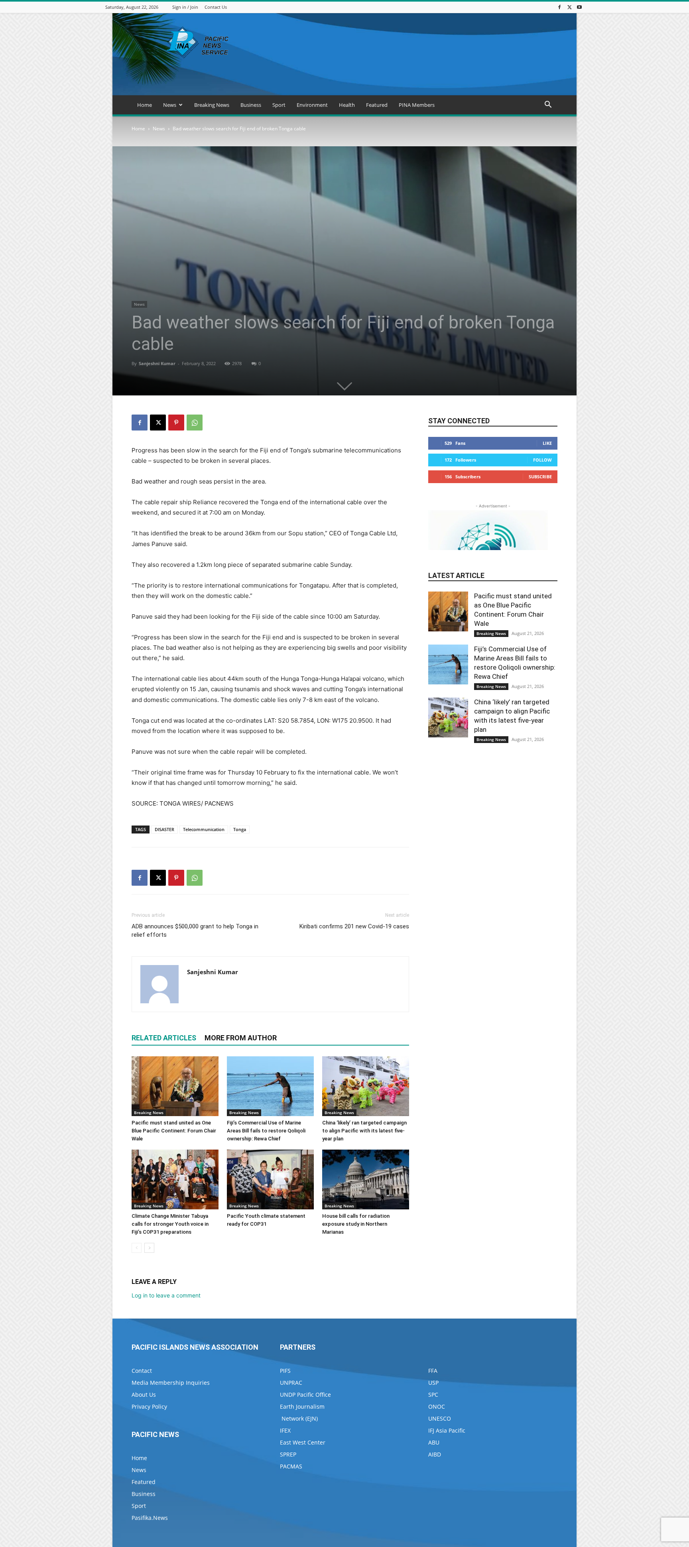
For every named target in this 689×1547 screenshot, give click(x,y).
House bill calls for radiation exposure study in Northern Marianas (356, 1224)
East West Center (302, 1442)
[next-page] (149, 1248)
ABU (433, 1442)
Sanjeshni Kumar (157, 363)
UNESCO (439, 1418)
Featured (377, 104)
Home (144, 104)
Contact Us (216, 7)
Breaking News (211, 104)
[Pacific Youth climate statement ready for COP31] (270, 1179)
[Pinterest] (176, 422)
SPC (433, 1394)
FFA (432, 1370)
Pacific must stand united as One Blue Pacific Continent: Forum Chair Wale (174, 1131)
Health (347, 104)
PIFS (285, 1370)
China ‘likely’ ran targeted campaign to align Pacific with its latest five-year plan (364, 1131)
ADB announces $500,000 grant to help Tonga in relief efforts (195, 930)
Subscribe (540, 477)
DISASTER (164, 829)
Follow (542, 460)
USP (433, 1382)
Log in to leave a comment (166, 1295)
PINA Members (417, 104)
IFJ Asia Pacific (446, 1430)
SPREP (288, 1454)
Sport (278, 104)
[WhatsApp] (195, 422)
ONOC (436, 1406)
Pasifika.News (150, 1517)
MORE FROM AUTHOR (241, 1038)
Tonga (239, 829)
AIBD (434, 1454)
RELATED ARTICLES (164, 1038)
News (169, 104)
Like (547, 443)
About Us (144, 1394)
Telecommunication (203, 829)
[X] (569, 7)
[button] (547, 105)
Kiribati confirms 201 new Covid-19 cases (354, 926)
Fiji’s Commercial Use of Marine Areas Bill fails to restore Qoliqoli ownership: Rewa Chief (266, 1131)
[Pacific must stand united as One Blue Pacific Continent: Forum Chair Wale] (175, 1086)
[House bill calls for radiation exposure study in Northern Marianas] (365, 1179)
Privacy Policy (149, 1406)
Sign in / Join (185, 7)
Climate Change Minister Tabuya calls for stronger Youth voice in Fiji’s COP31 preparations (170, 1224)
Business (250, 104)
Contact (142, 1370)
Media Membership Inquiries (171, 1382)
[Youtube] (579, 7)
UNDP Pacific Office (305, 1394)
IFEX (285, 1430)
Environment (312, 104)
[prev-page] (137, 1248)
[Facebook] (559, 7)
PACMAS (291, 1466)
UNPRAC (291, 1382)
